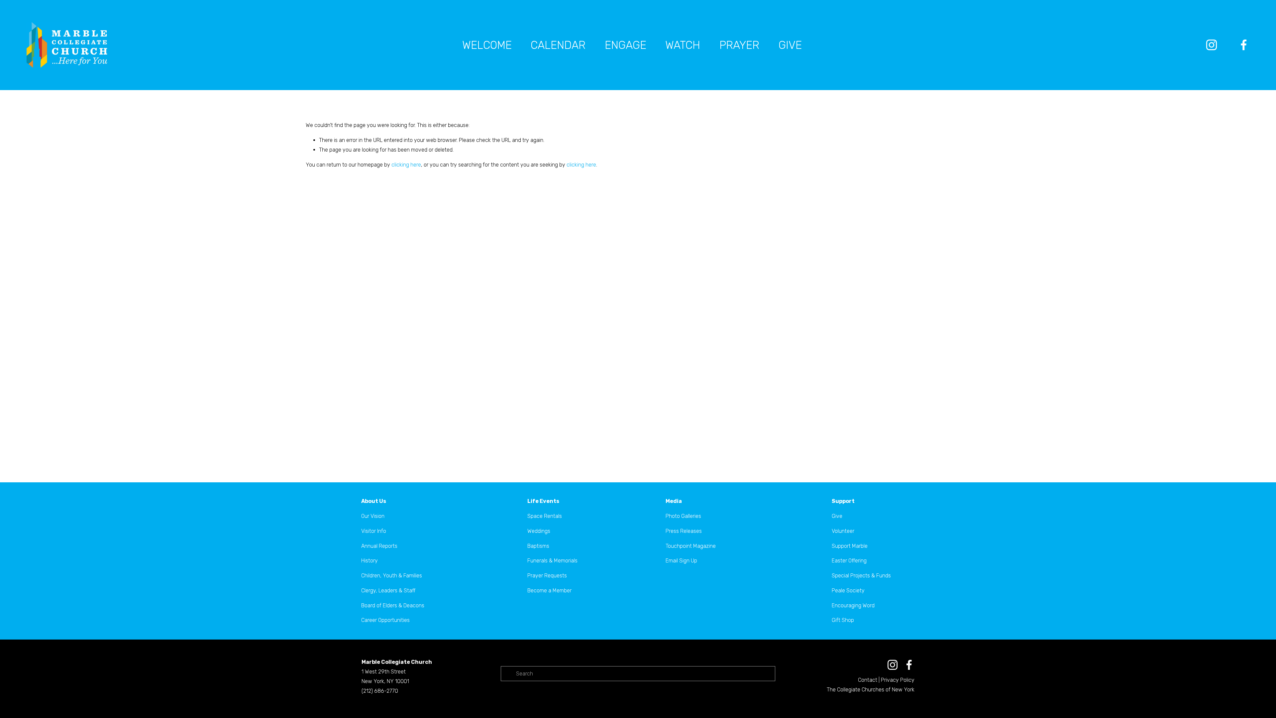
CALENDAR (558, 45)
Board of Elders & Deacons (392, 605)
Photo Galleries (683, 516)
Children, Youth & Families (391, 575)
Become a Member (549, 590)
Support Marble (850, 546)
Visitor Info (373, 531)
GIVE (790, 45)
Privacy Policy (897, 680)
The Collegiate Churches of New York (870, 689)
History (369, 560)
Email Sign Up (681, 560)
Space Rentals (544, 516)
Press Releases (684, 531)
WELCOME (487, 45)
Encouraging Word (853, 605)
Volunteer (843, 531)
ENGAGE (625, 45)
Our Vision (372, 516)
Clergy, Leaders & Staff (388, 590)
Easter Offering (849, 560)
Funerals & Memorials (552, 560)
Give (837, 516)
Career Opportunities (385, 620)
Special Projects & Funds (861, 575)
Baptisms (538, 546)
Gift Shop (843, 620)
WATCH (682, 45)
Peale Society (848, 590)
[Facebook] (1243, 45)
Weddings (538, 531)
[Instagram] (1211, 45)
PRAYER (739, 45)
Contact (867, 680)
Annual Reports (379, 546)
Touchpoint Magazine (691, 546)
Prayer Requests (547, 575)
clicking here (406, 165)
